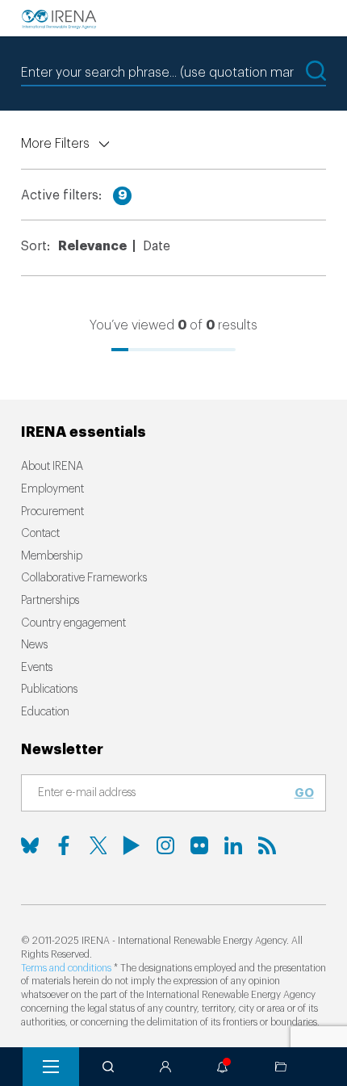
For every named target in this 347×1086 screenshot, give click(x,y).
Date (156, 246)
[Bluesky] (30, 845)
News (34, 645)
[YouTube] (131, 845)
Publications (49, 689)
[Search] (108, 1066)
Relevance (92, 246)
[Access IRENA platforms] (165, 1066)
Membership (51, 556)
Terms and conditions (66, 968)
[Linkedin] (233, 845)
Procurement (52, 512)
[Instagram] (165, 845)
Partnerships (50, 600)
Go (304, 793)
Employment (52, 489)
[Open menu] (51, 1066)
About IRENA (52, 466)
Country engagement (73, 623)
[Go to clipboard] (281, 1066)
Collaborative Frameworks (84, 578)
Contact (40, 533)
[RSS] (267, 845)
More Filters (55, 143)
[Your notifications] (222, 1066)
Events (36, 667)
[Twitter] (98, 845)
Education (45, 712)
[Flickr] (199, 845)
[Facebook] (64, 845)
